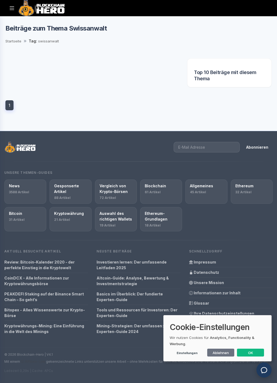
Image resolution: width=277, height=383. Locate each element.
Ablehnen (221, 353)
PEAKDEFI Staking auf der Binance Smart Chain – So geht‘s (44, 297)
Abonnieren (257, 147)
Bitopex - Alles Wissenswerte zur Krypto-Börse (44, 313)
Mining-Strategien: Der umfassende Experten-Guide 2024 (132, 329)
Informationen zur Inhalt (216, 293)
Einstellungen (187, 353)
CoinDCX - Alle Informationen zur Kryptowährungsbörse (36, 281)
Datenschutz (206, 272)
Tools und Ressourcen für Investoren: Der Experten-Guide (137, 313)
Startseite (13, 41)
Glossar (201, 303)
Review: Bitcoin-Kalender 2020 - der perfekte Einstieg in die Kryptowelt (39, 265)
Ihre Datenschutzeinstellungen (223, 313)
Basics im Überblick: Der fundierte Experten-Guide (130, 297)
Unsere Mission (208, 282)
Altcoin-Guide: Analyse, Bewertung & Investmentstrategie (133, 281)
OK (250, 353)
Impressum (204, 262)
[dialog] (217, 338)
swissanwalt (48, 41)
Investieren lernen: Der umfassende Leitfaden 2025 (132, 265)
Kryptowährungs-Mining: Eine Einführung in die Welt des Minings (44, 329)
